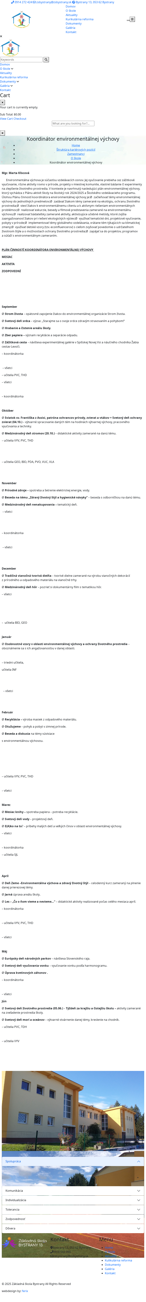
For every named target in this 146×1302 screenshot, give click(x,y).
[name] (21, 19)
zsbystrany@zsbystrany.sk (54, 2)
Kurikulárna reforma (79, 19)
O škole (71, 11)
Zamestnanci (76, 154)
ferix (25, 1291)
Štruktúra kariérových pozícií (75, 150)
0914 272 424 (23, 2)
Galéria (70, 28)
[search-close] (2, 133)
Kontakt (71, 32)
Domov (70, 6)
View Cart (6, 119)
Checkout (20, 119)
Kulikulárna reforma (118, 1260)
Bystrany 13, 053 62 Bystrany (94, 2)
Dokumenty (74, 23)
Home (76, 145)
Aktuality (71, 15)
